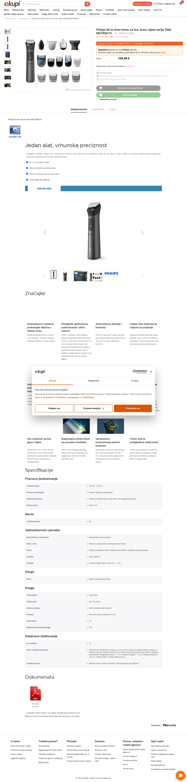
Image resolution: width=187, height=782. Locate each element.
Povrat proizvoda (130, 760)
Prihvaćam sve (133, 408)
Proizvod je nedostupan (130, 88)
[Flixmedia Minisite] (15, 131)
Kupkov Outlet (68, 14)
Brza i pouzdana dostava (105, 746)
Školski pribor (18, 10)
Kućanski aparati (70, 10)
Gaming (56, 10)
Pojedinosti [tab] (93, 381)
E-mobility (109, 10)
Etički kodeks (156, 761)
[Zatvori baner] (151, 372)
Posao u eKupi (16, 754)
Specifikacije (98, 109)
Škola (6, 10)
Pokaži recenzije (122, 36)
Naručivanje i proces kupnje (78, 750)
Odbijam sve (54, 408)
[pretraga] (87, 4)
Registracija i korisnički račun (50, 750)
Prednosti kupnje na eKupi (21, 750)
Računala (32, 10)
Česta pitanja (44, 746)
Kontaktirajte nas (158, 765)
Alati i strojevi (144, 10)
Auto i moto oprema (126, 10)
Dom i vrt (158, 10)
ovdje (162, 52)
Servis (125, 764)
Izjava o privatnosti (158, 750)
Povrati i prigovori (130, 756)
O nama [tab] (134, 381)
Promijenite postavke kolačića (163, 769)
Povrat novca (128, 768)
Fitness (99, 10)
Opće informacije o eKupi (21, 746)
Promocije (81, 14)
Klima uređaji (86, 10)
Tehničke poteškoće (47, 754)
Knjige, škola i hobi (50, 14)
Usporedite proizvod (107, 99)
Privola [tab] (52, 381)
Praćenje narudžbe (142, 3)
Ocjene (113, 109)
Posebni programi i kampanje (51, 758)
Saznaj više (130, 66)
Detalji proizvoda (79, 110)
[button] (64, 231)
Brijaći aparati (24, 18)
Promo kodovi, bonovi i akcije (79, 761)
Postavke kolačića (91, 408)
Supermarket (32, 14)
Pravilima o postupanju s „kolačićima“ (75, 397)
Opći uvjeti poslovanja (160, 746)
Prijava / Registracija (166, 3)
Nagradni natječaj (18, 758)
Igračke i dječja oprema (14, 14)
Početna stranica (10, 18)
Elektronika (44, 10)
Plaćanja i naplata (74, 746)
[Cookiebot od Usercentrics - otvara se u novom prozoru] (135, 372)
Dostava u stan (101, 750)
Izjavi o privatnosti (44, 397)
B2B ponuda (94, 14)
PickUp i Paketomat (103, 754)
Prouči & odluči (109, 14)
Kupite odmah (130, 95)
